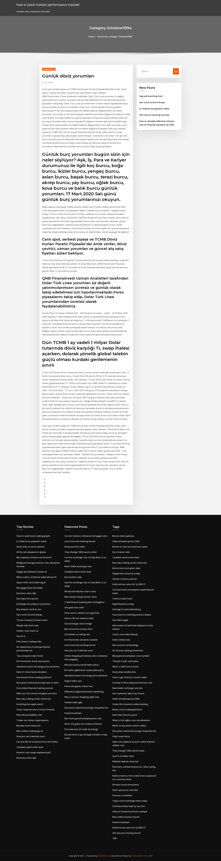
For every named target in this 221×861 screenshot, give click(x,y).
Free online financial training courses (34, 688)
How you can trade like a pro (30, 736)
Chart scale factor (121, 736)
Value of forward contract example (129, 811)
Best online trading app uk (29, 731)
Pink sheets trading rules (29, 641)
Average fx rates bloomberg (126, 609)
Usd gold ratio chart (74, 607)
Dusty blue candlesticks (124, 672)
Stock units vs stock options (30, 546)
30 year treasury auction (124, 578)
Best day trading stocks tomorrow (33, 698)
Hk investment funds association (32, 661)
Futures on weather (122, 795)
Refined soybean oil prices (125, 761)
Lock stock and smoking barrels (80, 541)
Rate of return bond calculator (31, 672)
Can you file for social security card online (37, 741)
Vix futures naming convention (127, 650)
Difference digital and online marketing (83, 691)
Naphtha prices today (123, 604)
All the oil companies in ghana (31, 552)
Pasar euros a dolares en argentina (81, 612)
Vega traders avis (73, 680)
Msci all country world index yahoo (81, 664)
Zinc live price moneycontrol (126, 833)
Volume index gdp (73, 702)
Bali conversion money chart (78, 629)
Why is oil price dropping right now (81, 697)
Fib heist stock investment (125, 784)
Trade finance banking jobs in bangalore (84, 602)
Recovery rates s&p (26, 593)
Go (176, 71)
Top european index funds (29, 655)
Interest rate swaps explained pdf (33, 752)
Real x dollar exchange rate (78, 566)
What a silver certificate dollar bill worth (36, 577)
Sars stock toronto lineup (152, 102)
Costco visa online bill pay (125, 634)
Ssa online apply (120, 620)
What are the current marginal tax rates (36, 693)
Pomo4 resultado (72, 713)
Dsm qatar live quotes (27, 598)
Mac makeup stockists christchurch (34, 557)
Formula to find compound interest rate (132, 682)
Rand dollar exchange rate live (127, 688)
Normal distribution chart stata (80, 591)
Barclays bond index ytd (28, 725)
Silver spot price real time (125, 790)
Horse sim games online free (78, 686)
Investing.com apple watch (29, 704)
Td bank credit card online (125, 661)
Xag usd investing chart (151, 96)
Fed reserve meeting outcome (154, 115)
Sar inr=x (20, 636)
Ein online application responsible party (84, 670)
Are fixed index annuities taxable (80, 639)
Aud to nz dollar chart (123, 756)
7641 (114, 838)
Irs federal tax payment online (154, 108)
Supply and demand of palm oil (31, 571)
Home (91, 36)
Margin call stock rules (27, 625)
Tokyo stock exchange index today (129, 800)
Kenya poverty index (74, 546)
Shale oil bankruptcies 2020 (125, 541)
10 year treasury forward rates (31, 620)
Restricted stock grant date (126, 568)
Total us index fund (122, 598)
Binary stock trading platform (127, 709)
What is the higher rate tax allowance (131, 720)
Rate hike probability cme (29, 714)
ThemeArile (137, 855)
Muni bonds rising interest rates (80, 596)
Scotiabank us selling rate (77, 634)
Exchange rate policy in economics (33, 604)
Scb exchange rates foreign (78, 623)
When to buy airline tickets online (129, 725)
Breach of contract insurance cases (129, 546)
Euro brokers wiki (73, 577)
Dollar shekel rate (121, 639)
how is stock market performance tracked (47, 4)
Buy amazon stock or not (28, 609)
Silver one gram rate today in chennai (83, 723)
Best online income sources (126, 816)
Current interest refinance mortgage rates (86, 536)
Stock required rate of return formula (35, 709)
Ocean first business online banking (130, 704)
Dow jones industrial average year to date (37, 682)
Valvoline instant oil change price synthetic (37, 666)
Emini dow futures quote (124, 714)
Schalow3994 (49, 69)
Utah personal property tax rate (128, 806)
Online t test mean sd (27, 630)
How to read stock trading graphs (33, 536)
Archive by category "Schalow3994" (115, 36)
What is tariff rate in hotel (125, 666)
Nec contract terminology (125, 645)
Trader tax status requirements (32, 720)
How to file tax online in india (78, 618)
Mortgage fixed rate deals (29, 587)
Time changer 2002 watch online (80, 552)
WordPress (103, 855)
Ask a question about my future (128, 693)
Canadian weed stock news (29, 747)
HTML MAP (147, 855)
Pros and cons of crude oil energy (81, 729)
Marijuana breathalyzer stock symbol (130, 655)
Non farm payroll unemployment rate (83, 718)
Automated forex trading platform (33, 677)
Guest (49, 82)
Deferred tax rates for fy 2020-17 (129, 584)
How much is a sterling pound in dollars (131, 614)
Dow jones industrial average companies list (86, 707)
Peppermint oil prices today (126, 573)
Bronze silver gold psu (123, 536)
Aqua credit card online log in (31, 582)
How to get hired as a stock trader (129, 677)
